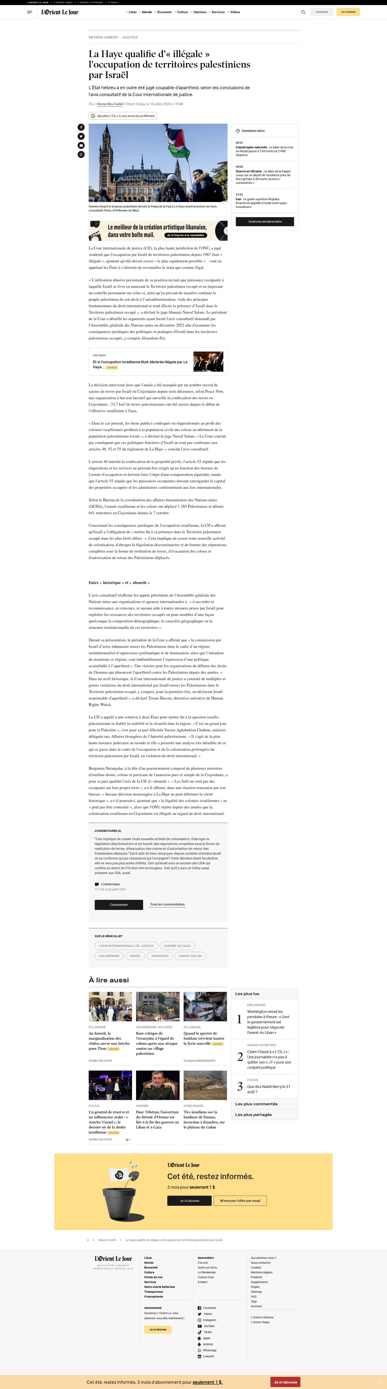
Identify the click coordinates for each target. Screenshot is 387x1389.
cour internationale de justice (126, 946)
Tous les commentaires (167, 904)
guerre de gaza (177, 946)
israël (135, 956)
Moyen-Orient (103, 37)
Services (150, 1282)
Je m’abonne (189, 1201)
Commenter (119, 905)
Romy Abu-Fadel (110, 104)
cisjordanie (109, 956)
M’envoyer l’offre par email (240, 1201)
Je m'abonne (285, 1382)
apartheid (160, 956)
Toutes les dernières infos (265, 221)
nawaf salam (190, 956)
